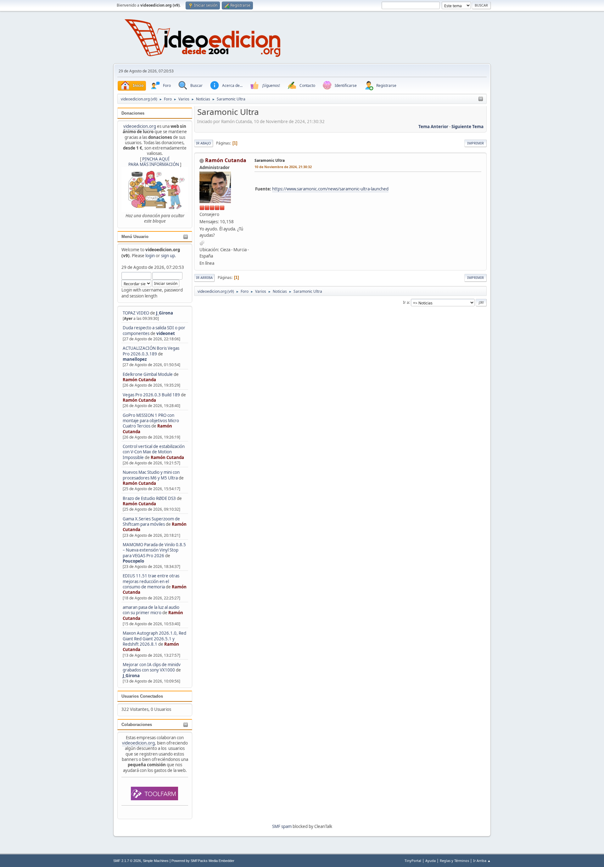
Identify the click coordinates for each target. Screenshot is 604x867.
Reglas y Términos (454, 860)
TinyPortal (413, 860)
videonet (165, 333)
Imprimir (475, 143)
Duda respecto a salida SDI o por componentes (154, 330)
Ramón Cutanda (139, 379)
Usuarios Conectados (142, 696)
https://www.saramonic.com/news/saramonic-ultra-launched (330, 189)
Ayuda (430, 860)
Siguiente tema (467, 126)
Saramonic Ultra (269, 160)
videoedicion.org (139, 126)
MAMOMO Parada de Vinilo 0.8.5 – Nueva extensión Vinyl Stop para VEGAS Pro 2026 (154, 550)
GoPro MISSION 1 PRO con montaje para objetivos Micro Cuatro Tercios (151, 420)
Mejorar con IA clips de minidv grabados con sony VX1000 (152, 667)
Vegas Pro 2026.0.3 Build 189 (151, 395)
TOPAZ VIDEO (136, 313)
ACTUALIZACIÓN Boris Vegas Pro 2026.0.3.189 (151, 350)
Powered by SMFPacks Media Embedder (202, 861)
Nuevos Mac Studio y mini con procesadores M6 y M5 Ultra (151, 474)
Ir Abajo (203, 143)
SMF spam (282, 826)
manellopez (135, 359)
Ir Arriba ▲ (482, 860)
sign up (168, 255)
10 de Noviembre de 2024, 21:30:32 (283, 166)
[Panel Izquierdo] (480, 99)
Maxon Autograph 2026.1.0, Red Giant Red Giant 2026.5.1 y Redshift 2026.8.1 (154, 638)
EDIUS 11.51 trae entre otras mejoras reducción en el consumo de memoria (151, 581)
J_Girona (164, 313)
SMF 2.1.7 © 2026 (127, 861)
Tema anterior (433, 126)
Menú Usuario (134, 236)
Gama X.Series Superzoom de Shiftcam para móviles (151, 521)
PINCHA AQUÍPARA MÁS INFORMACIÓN (153, 161)
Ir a (406, 302)
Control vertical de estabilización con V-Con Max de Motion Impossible (154, 452)
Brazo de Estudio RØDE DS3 (149, 498)
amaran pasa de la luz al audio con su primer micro (151, 609)
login (150, 255)
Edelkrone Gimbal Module (148, 374)
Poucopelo (133, 561)
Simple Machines (156, 861)
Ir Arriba (204, 277)
